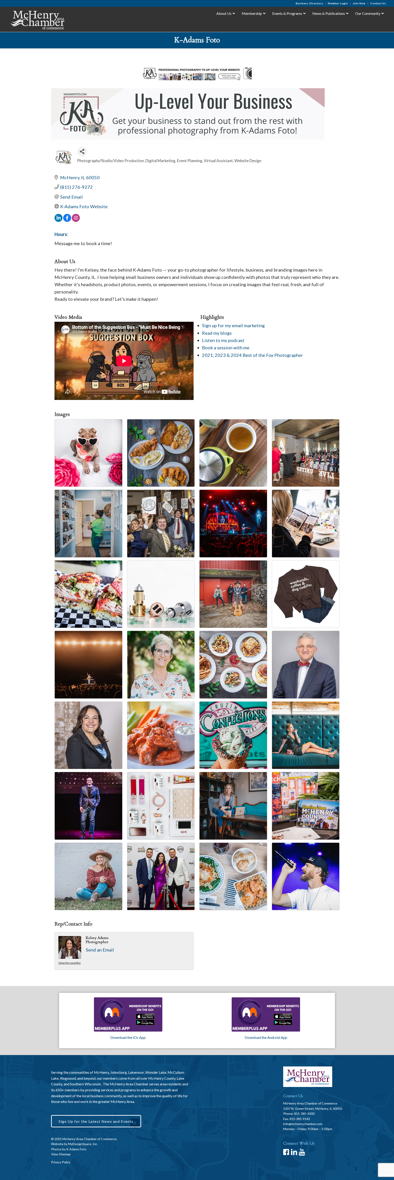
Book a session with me (225, 347)
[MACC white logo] (37, 19)
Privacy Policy (60, 1162)
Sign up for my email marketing (233, 325)
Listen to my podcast (223, 340)
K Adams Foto (76, 1149)
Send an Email (100, 949)
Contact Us (378, 3)
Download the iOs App (128, 1037)
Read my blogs (217, 333)
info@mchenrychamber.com (302, 1124)
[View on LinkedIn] (58, 220)
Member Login (338, 3)
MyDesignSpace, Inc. (83, 1144)
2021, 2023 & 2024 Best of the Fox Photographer (252, 355)
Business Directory (309, 3)
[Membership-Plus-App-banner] (128, 1014)
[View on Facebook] (67, 220)
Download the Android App (266, 1037)
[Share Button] (82, 151)
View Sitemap (61, 1154)
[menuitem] (309, 3)
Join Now (359, 3)
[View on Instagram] (76, 220)
